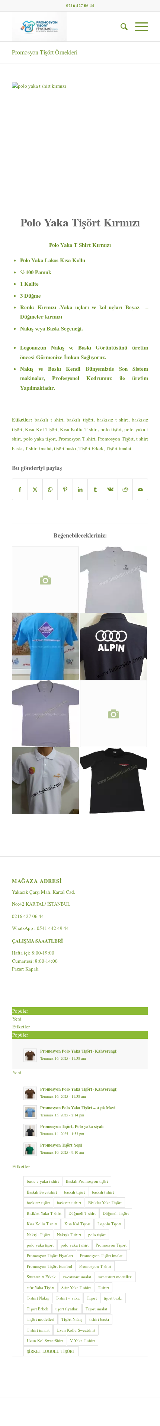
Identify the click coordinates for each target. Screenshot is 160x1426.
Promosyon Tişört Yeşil (61, 1145)
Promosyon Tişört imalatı (102, 1255)
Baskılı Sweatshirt (42, 1192)
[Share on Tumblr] (95, 489)
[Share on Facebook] (19, 489)
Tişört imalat (118, 448)
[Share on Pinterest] (65, 489)
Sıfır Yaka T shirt (76, 1287)
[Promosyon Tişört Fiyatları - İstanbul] (66, 26)
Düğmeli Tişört (116, 1213)
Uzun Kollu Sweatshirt (76, 1330)
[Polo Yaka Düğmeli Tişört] (113, 780)
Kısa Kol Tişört (41, 429)
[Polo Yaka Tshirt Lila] (45, 713)
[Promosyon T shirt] (45, 646)
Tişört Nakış (71, 1319)
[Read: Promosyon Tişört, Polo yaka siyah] (30, 1130)
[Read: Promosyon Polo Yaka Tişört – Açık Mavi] (30, 1112)
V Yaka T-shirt (82, 1340)
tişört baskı (65, 448)
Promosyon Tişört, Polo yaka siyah (71, 1126)
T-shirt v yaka (68, 1298)
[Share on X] (35, 489)
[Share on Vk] (110, 489)
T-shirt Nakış (38, 1298)
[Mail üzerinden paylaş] (140, 489)
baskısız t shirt (112, 419)
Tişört (92, 1298)
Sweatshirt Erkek (41, 1276)
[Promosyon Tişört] (113, 646)
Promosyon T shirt (77, 438)
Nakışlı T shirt (69, 1234)
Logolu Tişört (109, 1223)
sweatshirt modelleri (115, 1276)
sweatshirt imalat (77, 1276)
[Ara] (120, 26)
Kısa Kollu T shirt (79, 429)
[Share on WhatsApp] (50, 489)
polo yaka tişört (39, 438)
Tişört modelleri (40, 1319)
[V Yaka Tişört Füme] (113, 713)
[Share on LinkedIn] (80, 489)
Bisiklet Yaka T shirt (44, 1213)
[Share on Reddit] (125, 489)
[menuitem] (120, 26)
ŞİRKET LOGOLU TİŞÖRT (51, 1351)
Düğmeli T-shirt (82, 1213)
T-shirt (103, 1287)
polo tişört (111, 429)
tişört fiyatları (67, 1308)
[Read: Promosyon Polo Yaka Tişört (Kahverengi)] (30, 1055)
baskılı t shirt (49, 419)
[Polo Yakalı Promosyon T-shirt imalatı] (113, 579)
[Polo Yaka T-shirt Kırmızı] (45, 579)
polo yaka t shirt (75, 1245)
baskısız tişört (38, 1202)
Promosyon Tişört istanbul (49, 1266)
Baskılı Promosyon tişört (87, 1181)
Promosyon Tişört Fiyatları (50, 1255)
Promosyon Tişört (116, 438)
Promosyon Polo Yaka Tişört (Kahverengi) (79, 1051)
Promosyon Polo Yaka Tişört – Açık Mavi (77, 1108)
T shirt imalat (38, 448)
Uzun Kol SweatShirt (45, 1340)
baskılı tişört (80, 419)
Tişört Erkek (91, 448)
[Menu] (138, 26)
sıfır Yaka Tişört (40, 1287)
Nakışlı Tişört (38, 1234)
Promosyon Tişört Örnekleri (44, 52)
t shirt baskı (99, 1319)
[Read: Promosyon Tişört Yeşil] (30, 1149)
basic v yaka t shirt (43, 1181)
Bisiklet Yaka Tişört (105, 1202)
